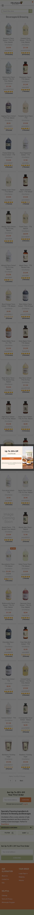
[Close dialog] (32, 447)
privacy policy (14, 462)
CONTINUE (11, 458)
